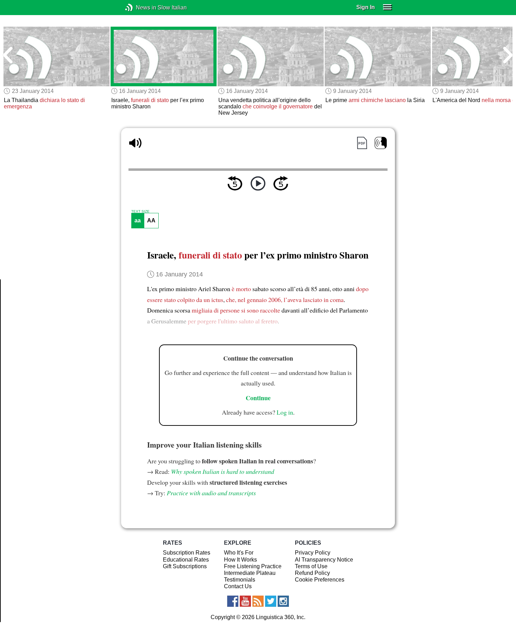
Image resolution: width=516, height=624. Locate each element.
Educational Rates (186, 560)
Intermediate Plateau (250, 573)
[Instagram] (283, 601)
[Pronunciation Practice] (380, 142)
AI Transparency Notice (324, 560)
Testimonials (239, 580)
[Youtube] (245, 601)
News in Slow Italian (139, 8)
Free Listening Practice (253, 566)
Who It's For (238, 553)
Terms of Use (311, 566)
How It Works (240, 560)
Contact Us (238, 586)
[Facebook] (232, 601)
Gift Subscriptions (185, 566)
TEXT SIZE (140, 211)
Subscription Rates (186, 553)
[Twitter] (270, 601)
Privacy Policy (312, 553)
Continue (258, 397)
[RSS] (258, 601)
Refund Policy (312, 573)
